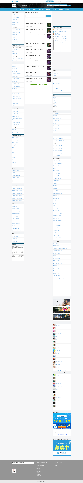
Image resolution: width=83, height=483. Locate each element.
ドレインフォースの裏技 (15, 218)
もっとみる (61, 90)
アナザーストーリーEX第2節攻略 (57, 148)
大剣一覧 (13, 145)
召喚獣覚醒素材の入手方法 (57, 273)
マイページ (54, 75)
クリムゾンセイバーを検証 (16, 211)
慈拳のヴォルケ (14, 51)
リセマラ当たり (54, 9)
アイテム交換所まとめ (56, 243)
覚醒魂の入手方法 (55, 255)
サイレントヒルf (58, 397)
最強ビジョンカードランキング (16, 32)
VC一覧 (28, 9)
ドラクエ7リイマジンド (59, 386)
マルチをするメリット (56, 232)
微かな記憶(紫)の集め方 (56, 260)
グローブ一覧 (14, 162)
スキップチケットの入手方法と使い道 (58, 278)
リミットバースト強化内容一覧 (16, 73)
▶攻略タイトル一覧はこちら (61, 370)
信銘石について (55, 115)
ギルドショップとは (56, 208)
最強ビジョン (41, 9)
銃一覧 (13, 152)
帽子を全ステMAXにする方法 (16, 230)
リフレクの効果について (56, 170)
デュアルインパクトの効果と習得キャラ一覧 (61, 38)
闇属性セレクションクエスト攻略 (17, 200)
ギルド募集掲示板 (14, 39)
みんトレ (57, 336)
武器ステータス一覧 (56, 125)
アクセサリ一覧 (55, 130)
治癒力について (55, 168)
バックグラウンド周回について (57, 160)
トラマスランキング (56, 120)
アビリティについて (56, 85)
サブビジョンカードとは (15, 124)
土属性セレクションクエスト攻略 (17, 193)
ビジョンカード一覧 (15, 111)
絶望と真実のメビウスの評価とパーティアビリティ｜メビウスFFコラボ (62, 34)
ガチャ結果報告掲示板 (15, 241)
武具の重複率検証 (14, 206)
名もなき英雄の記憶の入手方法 (57, 250)
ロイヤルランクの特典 (56, 235)
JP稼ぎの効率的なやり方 (56, 230)
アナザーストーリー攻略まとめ (57, 145)
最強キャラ (35, 9)
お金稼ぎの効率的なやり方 (57, 228)
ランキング (69, 80)
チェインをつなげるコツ (56, 175)
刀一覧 (13, 159)
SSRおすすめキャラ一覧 (15, 68)
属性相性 (54, 203)
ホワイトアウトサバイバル (60, 356)
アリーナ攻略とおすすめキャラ (57, 220)
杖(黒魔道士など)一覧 (15, 142)
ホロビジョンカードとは (15, 116)
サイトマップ (39, 472)
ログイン (69, 1)
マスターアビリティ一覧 (15, 91)
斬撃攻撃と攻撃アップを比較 (16, 223)
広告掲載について (40, 469)
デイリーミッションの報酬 (57, 237)
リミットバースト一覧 (15, 83)
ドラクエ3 (57, 400)
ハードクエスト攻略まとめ (57, 178)
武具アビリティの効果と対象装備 (58, 213)
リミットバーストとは (56, 200)
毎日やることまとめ (56, 198)
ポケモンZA (57, 389)
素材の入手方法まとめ (56, 245)
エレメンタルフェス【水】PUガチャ (17, 58)
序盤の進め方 (61, 9)
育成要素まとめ (55, 188)
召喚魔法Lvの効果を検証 (15, 228)
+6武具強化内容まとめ (56, 113)
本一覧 (13, 164)
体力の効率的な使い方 (56, 195)
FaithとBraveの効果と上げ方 (57, 227)
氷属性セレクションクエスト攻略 (17, 190)
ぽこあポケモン (58, 375)
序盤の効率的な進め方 (15, 22)
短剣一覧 (13, 155)
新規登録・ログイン (56, 73)
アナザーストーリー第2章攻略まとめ (58, 138)
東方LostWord (58, 364)
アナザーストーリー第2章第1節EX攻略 (58, 140)
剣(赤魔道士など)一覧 (15, 137)
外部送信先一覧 (57, 465)
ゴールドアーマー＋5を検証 (16, 221)
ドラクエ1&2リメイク (59, 383)
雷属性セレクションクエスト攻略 (17, 195)
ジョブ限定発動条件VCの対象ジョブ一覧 (17, 119)
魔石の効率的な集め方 (56, 265)
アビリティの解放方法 (56, 190)
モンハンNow (58, 347)
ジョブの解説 (55, 183)
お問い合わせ (39, 471)
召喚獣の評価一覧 (14, 172)
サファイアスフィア (59, 325)
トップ (15, 9)
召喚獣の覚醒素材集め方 (56, 218)
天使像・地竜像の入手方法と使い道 (58, 263)
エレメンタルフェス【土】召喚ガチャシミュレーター (62, 36)
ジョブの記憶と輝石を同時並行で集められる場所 (60, 248)
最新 (66, 80)
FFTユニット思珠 (55, 88)
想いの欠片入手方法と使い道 (57, 253)
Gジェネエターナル (58, 333)
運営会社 (38, 474)
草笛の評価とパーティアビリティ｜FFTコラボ (61, 40)
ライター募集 (39, 475)
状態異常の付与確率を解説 (16, 213)
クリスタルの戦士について (16, 96)
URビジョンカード (15, 129)
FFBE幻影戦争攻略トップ (16, 14)
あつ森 (57, 394)
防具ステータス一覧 (56, 128)
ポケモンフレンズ (58, 350)
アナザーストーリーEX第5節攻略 (57, 153)
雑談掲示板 (67, 9)
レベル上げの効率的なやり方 (57, 225)
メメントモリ (58, 367)
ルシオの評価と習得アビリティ (59, 44)
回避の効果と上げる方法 (15, 225)
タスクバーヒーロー (59, 380)
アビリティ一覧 (14, 81)
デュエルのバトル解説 (56, 210)
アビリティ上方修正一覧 (15, 76)
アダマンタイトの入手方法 (57, 268)
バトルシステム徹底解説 (56, 173)
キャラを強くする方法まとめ (16, 86)
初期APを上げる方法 (15, 226)
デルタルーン (58, 403)
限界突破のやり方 (14, 88)
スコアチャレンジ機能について (57, 163)
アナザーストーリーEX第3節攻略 (57, 150)
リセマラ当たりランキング (16, 29)
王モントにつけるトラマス (57, 83)
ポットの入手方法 (55, 270)
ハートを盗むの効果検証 (15, 208)
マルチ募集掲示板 (14, 238)
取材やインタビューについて (41, 465)
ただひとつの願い (14, 49)
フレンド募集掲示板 (15, 236)
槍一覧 (13, 147)
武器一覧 (54, 123)
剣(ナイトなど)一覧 (15, 140)
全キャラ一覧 (14, 66)
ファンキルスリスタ (59, 330)
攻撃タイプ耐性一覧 (15, 103)
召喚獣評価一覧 (14, 19)
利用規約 (38, 468)
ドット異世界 (58, 353)
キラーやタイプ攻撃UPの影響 (57, 165)
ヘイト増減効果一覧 (15, 216)
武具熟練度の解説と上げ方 (57, 215)
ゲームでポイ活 (49, 1)
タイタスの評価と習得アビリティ (59, 29)
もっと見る (62, 51)
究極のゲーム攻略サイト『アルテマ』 (43, 462)
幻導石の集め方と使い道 (56, 275)
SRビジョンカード (15, 132)
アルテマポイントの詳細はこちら (62, 434)
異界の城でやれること (56, 180)
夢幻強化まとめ (14, 71)
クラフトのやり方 (55, 223)
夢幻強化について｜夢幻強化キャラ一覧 (60, 31)
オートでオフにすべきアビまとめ (17, 93)
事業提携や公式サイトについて (42, 466)
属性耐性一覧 (14, 101)
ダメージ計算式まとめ (15, 78)
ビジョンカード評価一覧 (15, 17)
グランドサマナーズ (59, 361)
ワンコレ (57, 358)
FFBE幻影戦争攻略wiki (21, 5)
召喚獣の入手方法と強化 (15, 177)
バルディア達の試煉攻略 (56, 155)
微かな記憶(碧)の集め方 (56, 258)
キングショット (58, 344)
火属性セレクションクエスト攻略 (17, 188)
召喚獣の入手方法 (55, 205)
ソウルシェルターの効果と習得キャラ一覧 (61, 42)
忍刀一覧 (13, 157)
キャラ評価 (22, 9)
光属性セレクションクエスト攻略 (17, 198)
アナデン (57, 339)
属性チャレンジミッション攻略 (16, 98)
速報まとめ (14, 24)
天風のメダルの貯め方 (56, 81)
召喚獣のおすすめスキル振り (16, 175)
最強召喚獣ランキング (15, 34)
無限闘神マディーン (15, 53)
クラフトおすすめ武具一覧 (57, 118)
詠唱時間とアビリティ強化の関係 (58, 193)
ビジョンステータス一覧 (15, 113)
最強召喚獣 (48, 9)
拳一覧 (13, 154)
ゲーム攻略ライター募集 (58, 462)
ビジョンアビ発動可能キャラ (16, 122)
